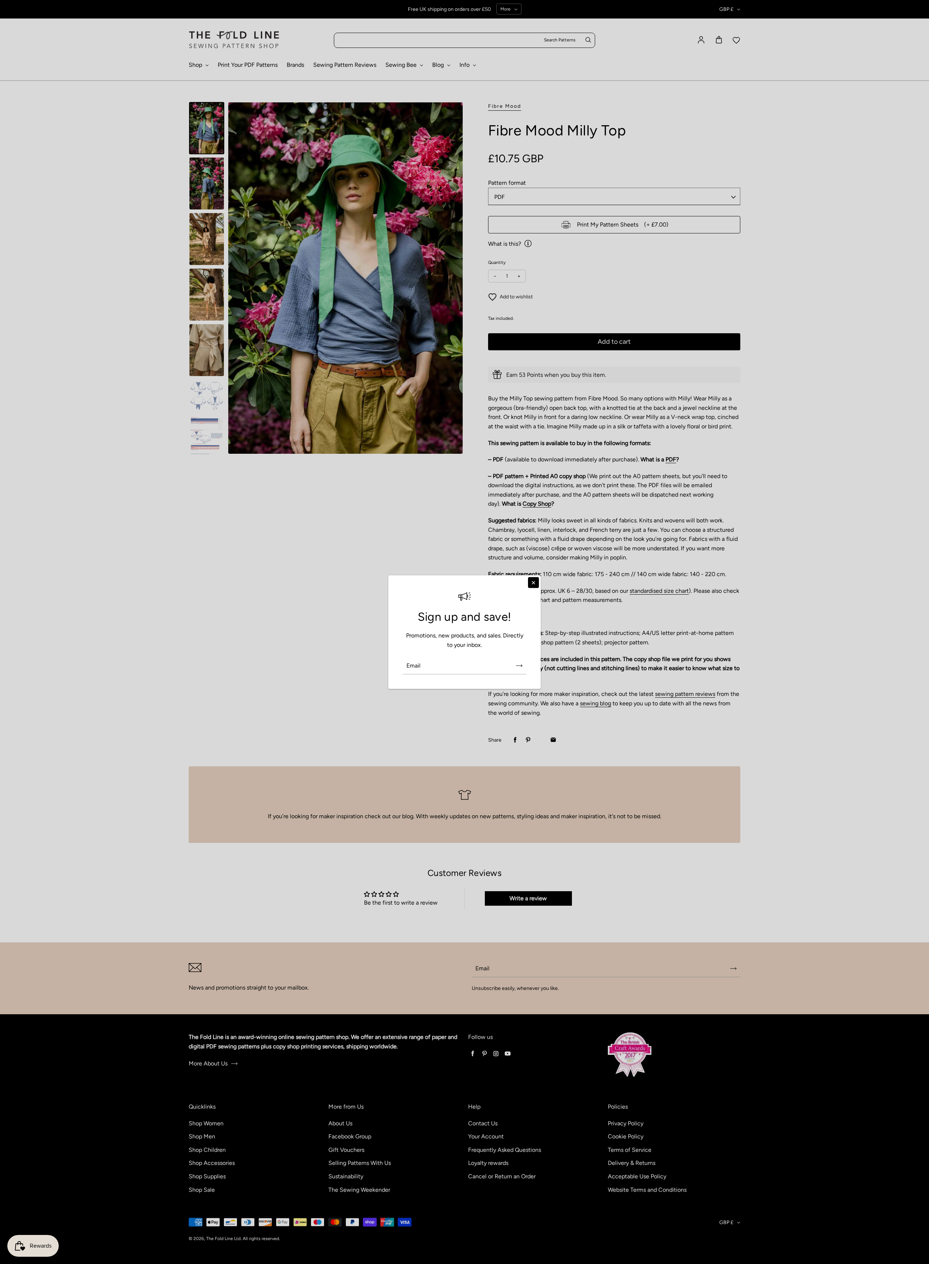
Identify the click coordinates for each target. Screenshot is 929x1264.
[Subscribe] (519, 665)
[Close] (533, 582)
